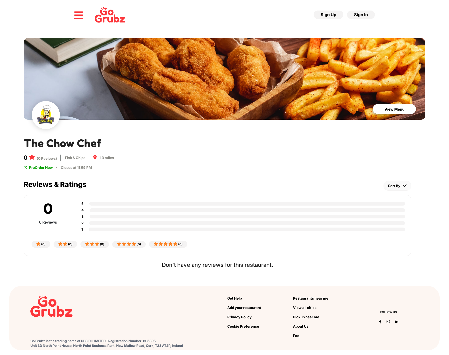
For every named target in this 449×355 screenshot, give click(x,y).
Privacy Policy (239, 317)
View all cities (304, 307)
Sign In (361, 14)
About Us (300, 326)
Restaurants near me (310, 298)
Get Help (234, 298)
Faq (296, 335)
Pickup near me (306, 317)
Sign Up (328, 14)
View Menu (394, 109)
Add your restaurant (244, 307)
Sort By (394, 186)
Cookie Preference (243, 326)
